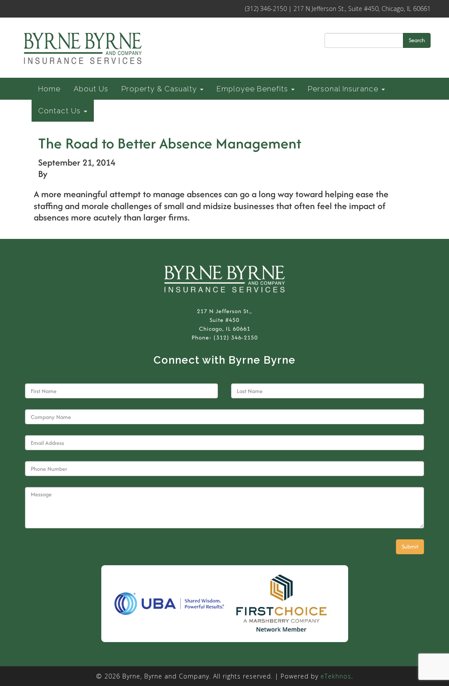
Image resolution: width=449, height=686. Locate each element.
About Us (91, 88)
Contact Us (60, 110)
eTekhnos (336, 676)
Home (49, 88)
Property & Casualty (160, 88)
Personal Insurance (344, 88)
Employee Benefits (253, 88)
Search (417, 40)
